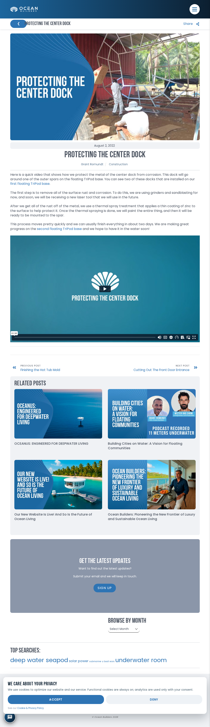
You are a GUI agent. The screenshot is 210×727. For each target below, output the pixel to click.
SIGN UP (105, 588)
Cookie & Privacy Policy (30, 708)
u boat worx (108, 661)
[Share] (190, 24)
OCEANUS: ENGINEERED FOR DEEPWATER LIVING (51, 443)
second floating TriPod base (59, 228)
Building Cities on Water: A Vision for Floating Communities (145, 445)
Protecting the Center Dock (104, 155)
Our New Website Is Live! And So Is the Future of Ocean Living (53, 516)
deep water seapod (39, 660)
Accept (55, 699)
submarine (95, 661)
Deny (154, 699)
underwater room (141, 660)
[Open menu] (194, 9)
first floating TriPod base (30, 183)
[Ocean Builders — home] (24, 9)
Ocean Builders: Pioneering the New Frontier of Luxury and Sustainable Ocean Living (151, 516)
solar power (78, 661)
